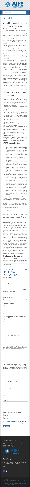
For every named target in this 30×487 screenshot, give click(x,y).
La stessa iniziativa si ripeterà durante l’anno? (14, 394)
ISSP (10, 446)
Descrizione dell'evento (8, 297)
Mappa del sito (23, 483)
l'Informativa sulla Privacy (18, 421)
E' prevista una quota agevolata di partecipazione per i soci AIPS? (15, 317)
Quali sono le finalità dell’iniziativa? (11, 335)
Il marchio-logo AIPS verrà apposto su (12, 412)
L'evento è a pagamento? (9, 303)
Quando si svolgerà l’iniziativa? (10, 387)
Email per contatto (7, 277)
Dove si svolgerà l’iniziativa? (10, 381)
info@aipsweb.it (6, 467)
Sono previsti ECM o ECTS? (9, 310)
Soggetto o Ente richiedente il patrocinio (13, 283)
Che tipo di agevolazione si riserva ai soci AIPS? (15, 324)
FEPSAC (14, 446)
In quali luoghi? (6, 400)
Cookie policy (19, 484)
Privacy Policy (11, 484)
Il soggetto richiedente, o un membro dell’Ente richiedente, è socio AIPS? (15, 290)
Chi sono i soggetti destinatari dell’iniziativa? (14, 351)
